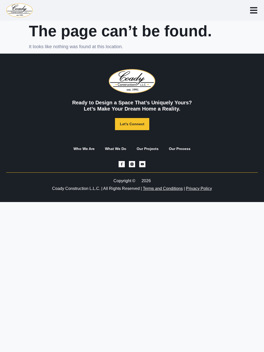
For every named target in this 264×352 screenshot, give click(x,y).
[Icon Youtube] (142, 164)
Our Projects (148, 149)
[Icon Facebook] (122, 164)
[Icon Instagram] (132, 164)
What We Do (115, 149)
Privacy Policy (199, 188)
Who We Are (84, 149)
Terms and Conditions (163, 188)
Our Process (180, 149)
